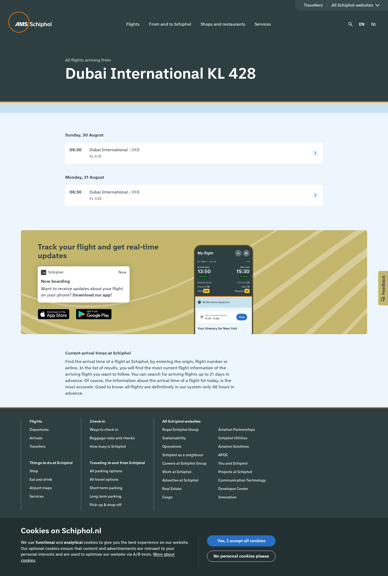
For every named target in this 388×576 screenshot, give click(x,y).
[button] (383, 288)
